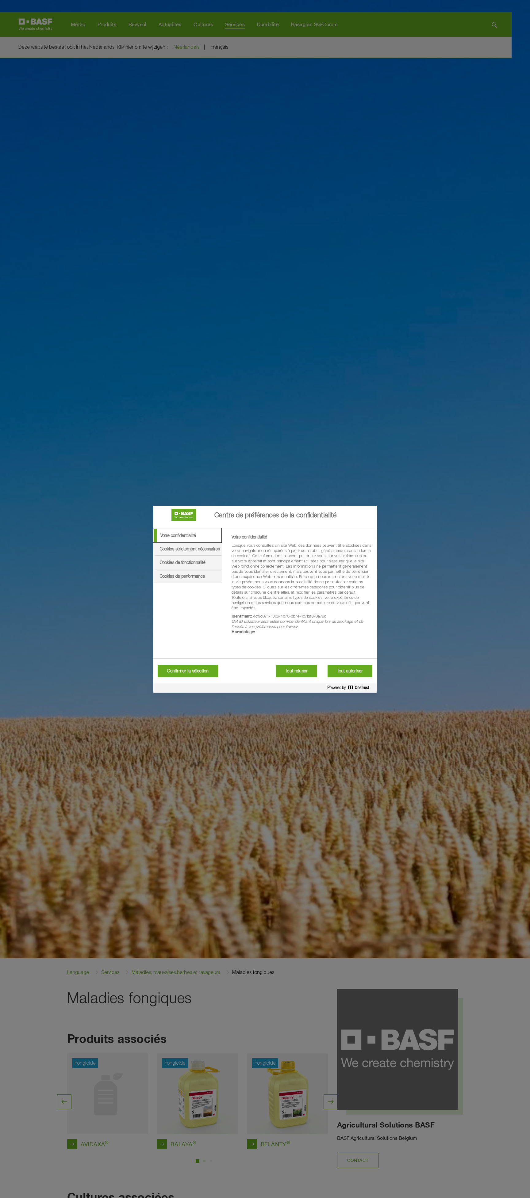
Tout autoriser (350, 671)
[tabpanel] (302, 587)
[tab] (187, 535)
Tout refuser (296, 671)
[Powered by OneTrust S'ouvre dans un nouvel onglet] (350, 689)
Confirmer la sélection (188, 671)
